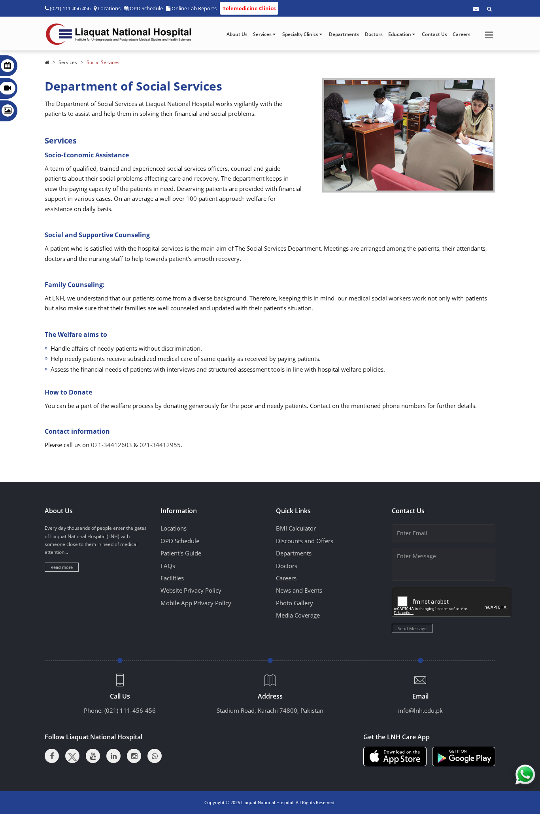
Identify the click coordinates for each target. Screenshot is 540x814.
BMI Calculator (296, 528)
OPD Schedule (146, 8)
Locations (109, 8)
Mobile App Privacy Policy (195, 603)
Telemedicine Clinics (249, 8)
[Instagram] (134, 756)
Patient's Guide (180, 553)
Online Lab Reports (194, 8)
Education (400, 34)
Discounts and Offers (304, 541)
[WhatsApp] (154, 756)
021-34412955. (161, 445)
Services (263, 34)
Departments (344, 34)
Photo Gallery (294, 603)
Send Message (412, 628)
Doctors (374, 34)
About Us (237, 34)
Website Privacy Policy (190, 590)
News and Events (299, 590)
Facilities (172, 578)
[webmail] (476, 9)
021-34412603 (111, 445)
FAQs (167, 566)
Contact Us (434, 34)
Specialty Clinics (300, 34)
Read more (62, 567)
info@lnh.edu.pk (420, 710)
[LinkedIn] (113, 756)
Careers (461, 34)
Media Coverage (298, 615)
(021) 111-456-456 (130, 710)
